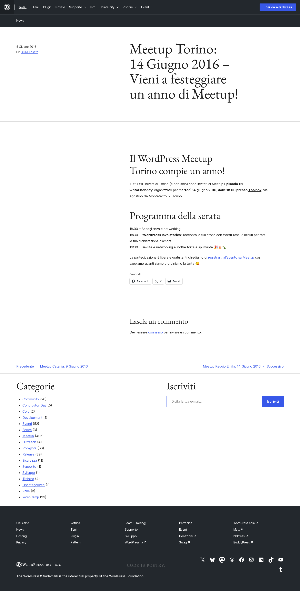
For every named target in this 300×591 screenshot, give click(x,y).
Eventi (27, 424)
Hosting (21, 536)
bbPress (240, 536)
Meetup (28, 436)
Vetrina (75, 523)
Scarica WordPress (277, 7)
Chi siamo (22, 523)
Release (28, 454)
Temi (74, 529)
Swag (184, 542)
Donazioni (187, 536)
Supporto (29, 466)
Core (26, 411)
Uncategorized (33, 485)
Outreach (29, 442)
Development (32, 417)
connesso (155, 332)
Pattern (76, 542)
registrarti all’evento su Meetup (231, 257)
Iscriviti (273, 401)
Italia (58, 565)
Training (28, 479)
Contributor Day (34, 405)
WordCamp (30, 497)
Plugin (75, 536)
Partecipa (185, 523)
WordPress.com (245, 523)
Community (30, 399)
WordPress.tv (136, 542)
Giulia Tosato (29, 52)
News (20, 20)
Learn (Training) (135, 523)
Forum (27, 430)
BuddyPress (243, 542)
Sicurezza (29, 460)
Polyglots (29, 448)
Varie (26, 491)
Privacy (21, 542)
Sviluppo (28, 473)
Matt (238, 529)
